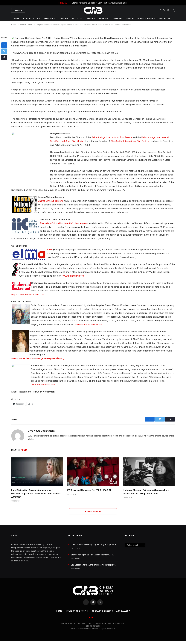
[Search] (173, 10)
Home (16, 18)
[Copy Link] (4, 57)
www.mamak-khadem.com (88, 324)
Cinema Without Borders (50, 200)
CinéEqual (117, 18)
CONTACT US (164, 18)
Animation (103, 18)
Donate (18, 10)
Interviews (49, 18)
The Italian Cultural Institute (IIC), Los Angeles (64, 223)
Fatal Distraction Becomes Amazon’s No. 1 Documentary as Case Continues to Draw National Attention (36, 493)
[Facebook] (4, 45)
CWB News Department (41, 430)
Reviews (91, 18)
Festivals (63, 18)
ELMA (50, 249)
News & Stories (30, 18)
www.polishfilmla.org (73, 275)
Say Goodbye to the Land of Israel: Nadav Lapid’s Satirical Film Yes (93, 564)
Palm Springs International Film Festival (112, 137)
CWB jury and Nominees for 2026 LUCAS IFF (89, 490)
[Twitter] (4, 51)
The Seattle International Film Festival (130, 141)
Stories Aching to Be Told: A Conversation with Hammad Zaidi (99, 3)
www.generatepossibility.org (49, 358)
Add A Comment (93, 511)
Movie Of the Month (76, 611)
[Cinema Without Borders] (93, 10)
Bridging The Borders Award (139, 18)
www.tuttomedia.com (22, 358)
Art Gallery (123, 611)
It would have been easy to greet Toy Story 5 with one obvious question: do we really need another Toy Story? (94, 544)
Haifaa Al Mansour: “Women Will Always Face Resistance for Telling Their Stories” (146, 492)
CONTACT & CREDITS (102, 611)
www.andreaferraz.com (43, 384)
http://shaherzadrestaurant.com (27, 294)
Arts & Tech (77, 18)
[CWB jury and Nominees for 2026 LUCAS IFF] (93, 472)
